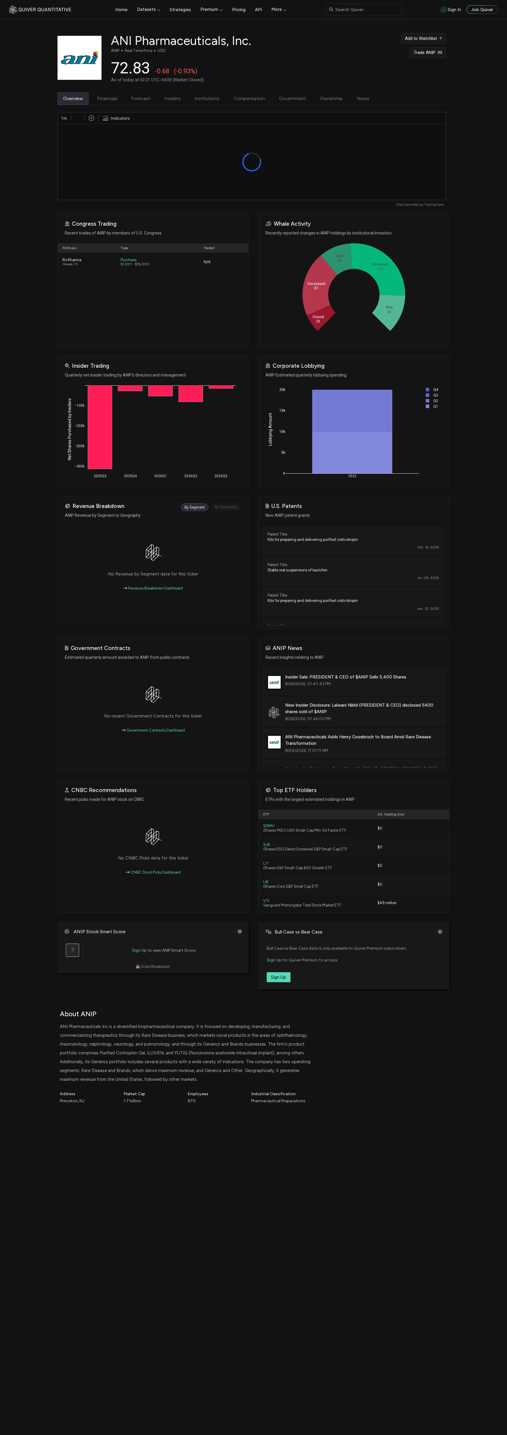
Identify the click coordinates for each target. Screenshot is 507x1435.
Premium (209, 9)
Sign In (454, 9)
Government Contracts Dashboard (155, 730)
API (258, 9)
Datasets (146, 9)
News (363, 98)
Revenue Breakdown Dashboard (155, 588)
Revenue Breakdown (98, 506)
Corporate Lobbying (299, 366)
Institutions (207, 98)
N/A (207, 262)
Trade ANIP (424, 52)
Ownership (331, 98)
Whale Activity (292, 224)
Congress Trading (94, 224)
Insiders (172, 98)
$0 (380, 828)
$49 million (387, 903)
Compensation (249, 98)
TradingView (434, 204)
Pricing (239, 9)
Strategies (180, 9)
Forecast (140, 98)
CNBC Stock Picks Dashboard (155, 872)
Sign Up (139, 950)
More (276, 9)
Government (292, 98)
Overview (73, 98)
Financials (107, 98)
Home (121, 9)
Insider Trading (90, 366)
